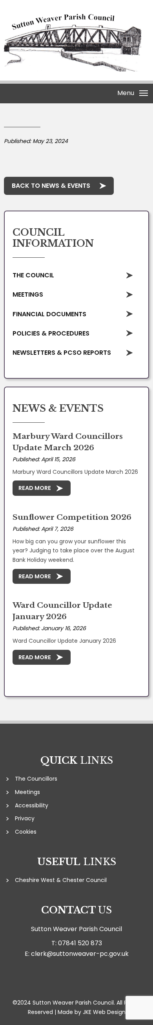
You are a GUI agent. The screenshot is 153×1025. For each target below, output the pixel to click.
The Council (33, 275)
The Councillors (36, 779)
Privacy (25, 818)
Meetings (28, 294)
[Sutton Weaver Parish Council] (72, 69)
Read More (34, 488)
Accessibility (31, 805)
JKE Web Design (104, 1012)
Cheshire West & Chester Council (61, 880)
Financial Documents (49, 314)
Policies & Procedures (51, 333)
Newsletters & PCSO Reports (62, 352)
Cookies (25, 832)
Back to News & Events (51, 185)
